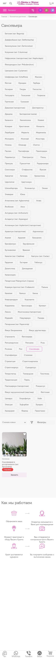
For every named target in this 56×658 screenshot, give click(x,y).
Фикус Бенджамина (13, 330)
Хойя (40, 398)
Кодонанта (29, 299)
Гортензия (9, 102)
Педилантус (10, 157)
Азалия (8, 238)
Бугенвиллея (10, 250)
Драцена (8, 114)
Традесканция (11, 380)
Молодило (9, 139)
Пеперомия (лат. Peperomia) (17, 324)
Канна (35, 293)
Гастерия (23, 262)
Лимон (8, 312)
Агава (38, 200)
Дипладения (27, 268)
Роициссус (40, 386)
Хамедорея (9, 411)
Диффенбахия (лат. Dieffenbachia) (19, 40)
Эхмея (45, 188)
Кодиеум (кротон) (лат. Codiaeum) (19, 287)
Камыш (22, 293)
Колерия (8, 126)
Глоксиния (25, 95)
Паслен (8, 151)
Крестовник (24, 126)
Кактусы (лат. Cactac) (40, 256)
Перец (27, 380)
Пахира (41, 318)
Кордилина (9, 306)
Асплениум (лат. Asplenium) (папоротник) (23, 225)
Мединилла (41, 132)
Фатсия (8, 83)
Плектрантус (27, 157)
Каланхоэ (9, 120)
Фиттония (45, 392)
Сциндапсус (30, 367)
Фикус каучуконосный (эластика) (19, 392)
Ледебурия (9, 132)
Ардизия (21, 238)
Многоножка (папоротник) (29, 312)
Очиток (36, 145)
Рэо (20, 349)
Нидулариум (25, 318)
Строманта (10, 337)
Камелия (8, 293)
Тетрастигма (10, 374)
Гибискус (38, 262)
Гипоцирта (9, 95)
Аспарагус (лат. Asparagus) (16, 219)
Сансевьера (34, 349)
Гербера (36, 83)
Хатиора (23, 176)
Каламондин (10, 275)
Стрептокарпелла (30, 361)
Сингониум (10, 170)
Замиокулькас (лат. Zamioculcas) (19, 46)
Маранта (25, 132)
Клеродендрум (11, 299)
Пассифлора (23, 151)
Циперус (8, 398)
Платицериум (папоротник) (17, 386)
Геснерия (9, 89)
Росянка (8, 349)
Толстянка (44, 374)
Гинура (23, 89)
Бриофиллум (10, 244)
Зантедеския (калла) (28, 114)
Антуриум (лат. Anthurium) (16, 213)
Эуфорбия (24, 404)
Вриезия (26, 250)
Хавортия (9, 176)
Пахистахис (40, 411)
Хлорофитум (24, 398)
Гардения (9, 262)
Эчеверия (9, 194)
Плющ (43, 157)
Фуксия (43, 170)
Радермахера (42, 163)
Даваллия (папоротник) (15, 108)
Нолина (8, 145)
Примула (9, 163)
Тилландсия (28, 374)
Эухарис (39, 404)
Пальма (44, 287)
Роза (43, 343)
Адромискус (38, 231)
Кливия (41, 120)
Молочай (25, 139)
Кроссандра (26, 306)
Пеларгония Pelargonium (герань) (19, 281)
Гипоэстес (37, 89)
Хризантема (39, 176)
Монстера (40, 139)
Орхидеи (22, 83)
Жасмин (38, 77)
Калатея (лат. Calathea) (14, 256)
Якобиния (9, 207)
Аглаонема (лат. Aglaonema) (17, 200)
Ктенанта (40, 126)
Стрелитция (10, 361)
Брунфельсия (28, 244)
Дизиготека (10, 268)
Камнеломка (25, 120)
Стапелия (28, 355)
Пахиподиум (41, 151)
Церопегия (9, 182)
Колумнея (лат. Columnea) (16, 52)
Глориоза (41, 95)
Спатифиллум (11, 355)
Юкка (22, 194)
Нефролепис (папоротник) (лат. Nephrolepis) (24, 58)
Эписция (9, 404)
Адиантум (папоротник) (15, 231)
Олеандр (22, 145)
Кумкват (42, 306)
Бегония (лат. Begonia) (14, 33)
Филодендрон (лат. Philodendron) (19, 64)
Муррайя (9, 318)
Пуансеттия (25, 163)
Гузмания (25, 102)
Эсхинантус (30, 188)
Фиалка (24, 411)
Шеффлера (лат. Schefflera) (16, 77)
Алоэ (23, 207)
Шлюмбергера (11, 188)
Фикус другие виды (37, 330)
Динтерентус (38, 108)
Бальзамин (36, 238)
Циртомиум (26, 182)
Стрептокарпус (11, 367)
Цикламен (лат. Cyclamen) (16, 71)
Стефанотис (27, 170)
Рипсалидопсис (11, 343)
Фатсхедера (27, 337)
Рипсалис (29, 343)
